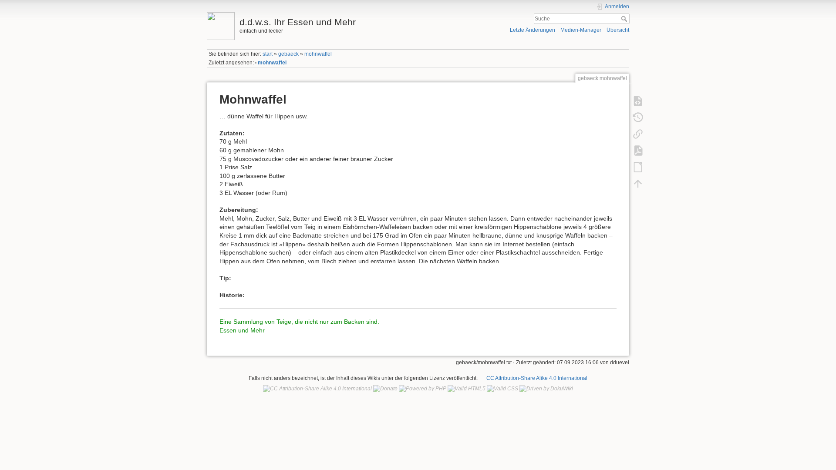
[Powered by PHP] (422, 389)
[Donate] (385, 389)
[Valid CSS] (502, 389)
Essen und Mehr (242, 330)
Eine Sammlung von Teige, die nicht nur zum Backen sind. (299, 321)
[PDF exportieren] (638, 150)
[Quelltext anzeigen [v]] (638, 100)
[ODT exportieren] (638, 166)
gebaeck (288, 54)
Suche (625, 19)
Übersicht (618, 30)
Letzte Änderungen (532, 30)
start (268, 54)
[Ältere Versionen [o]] (638, 117)
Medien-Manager (580, 30)
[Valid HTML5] (466, 389)
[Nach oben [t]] (638, 183)
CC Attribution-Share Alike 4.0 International (536, 378)
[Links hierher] (638, 133)
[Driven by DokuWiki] (546, 389)
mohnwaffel (318, 54)
